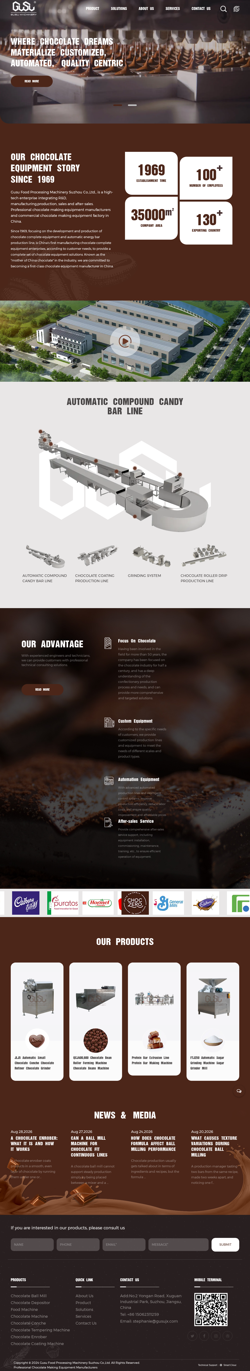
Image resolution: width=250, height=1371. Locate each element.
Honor (153, 16)
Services (173, 9)
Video (180, 16)
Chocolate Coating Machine (37, 1343)
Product (92, 9)
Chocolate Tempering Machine (40, 1330)
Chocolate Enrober (29, 1337)
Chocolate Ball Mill (29, 1296)
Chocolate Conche (28, 1323)
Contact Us (201, 9)
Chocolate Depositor (30, 1302)
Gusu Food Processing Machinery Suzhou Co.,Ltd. (75, 1363)
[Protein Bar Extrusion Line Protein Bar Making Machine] (95, 1070)
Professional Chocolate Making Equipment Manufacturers (55, 1367)
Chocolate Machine (101, 17)
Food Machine (24, 1309)
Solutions (119, 9)
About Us (146, 9)
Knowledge (181, 17)
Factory (154, 17)
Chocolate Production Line (100, 16)
